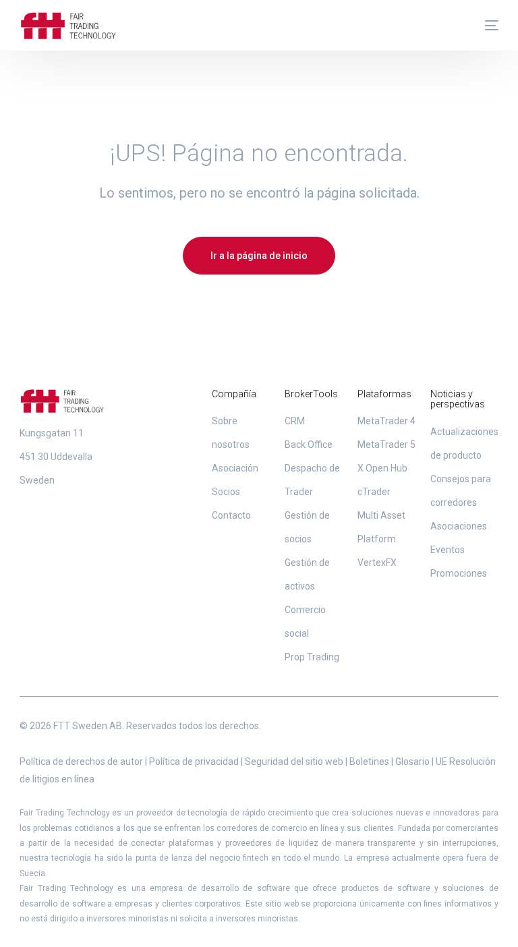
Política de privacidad (194, 761)
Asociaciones (458, 526)
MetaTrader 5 (386, 444)
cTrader (374, 491)
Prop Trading (312, 657)
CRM (295, 420)
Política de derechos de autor (81, 761)
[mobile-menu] (484, 25)
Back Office (309, 444)
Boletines (369, 761)
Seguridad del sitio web (294, 761)
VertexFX (377, 562)
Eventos (447, 549)
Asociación (235, 468)
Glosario (412, 761)
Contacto (231, 515)
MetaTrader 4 (386, 420)
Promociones (458, 573)
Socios (226, 491)
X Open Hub (382, 468)
